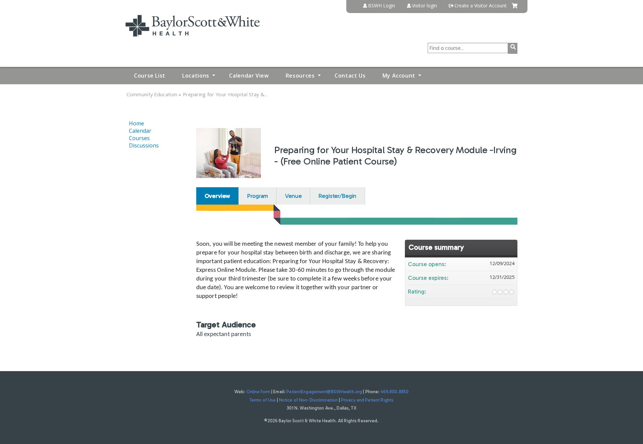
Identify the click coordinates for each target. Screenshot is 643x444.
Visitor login (424, 5)
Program (257, 196)
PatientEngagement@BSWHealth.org (324, 391)
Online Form (258, 391)
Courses (139, 138)
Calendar (140, 130)
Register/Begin (337, 196)
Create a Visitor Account (480, 5)
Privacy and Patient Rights (367, 400)
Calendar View (249, 75)
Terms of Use (262, 400)
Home (136, 123)
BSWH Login (381, 5)
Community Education (152, 94)
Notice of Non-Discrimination (308, 400)
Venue (293, 196)
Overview (217, 196)
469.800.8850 (395, 391)
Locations (195, 75)
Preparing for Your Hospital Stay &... (225, 94)
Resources (300, 75)
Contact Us (350, 75)
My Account (398, 75)
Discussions (144, 145)
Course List (149, 75)
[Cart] (514, 8)
